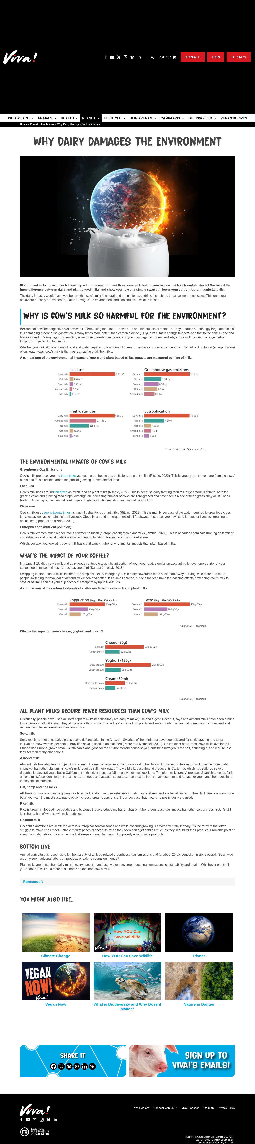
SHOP (165, 57)
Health (67, 118)
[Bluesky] (69, 1066)
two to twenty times (57, 512)
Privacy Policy (226, 1107)
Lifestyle (112, 118)
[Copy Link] (92, 1066)
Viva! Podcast (190, 1107)
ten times (61, 492)
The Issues (47, 124)
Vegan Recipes (234, 118)
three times (68, 475)
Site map (208, 1107)
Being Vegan (141, 118)
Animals (45, 118)
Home (23, 124)
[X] (61, 1066)
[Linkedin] (84, 1066)
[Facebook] (53, 1066)
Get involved (200, 118)
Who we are (18, 118)
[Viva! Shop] (174, 57)
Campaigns (170, 118)
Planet (88, 118)
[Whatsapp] (76, 1066)
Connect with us (163, 1107)
